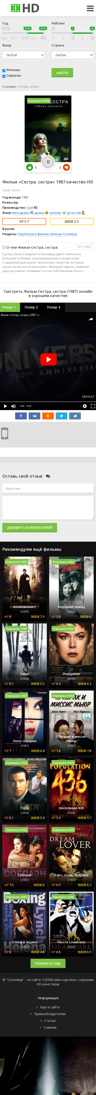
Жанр (6, 45)
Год (5, 23)
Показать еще (48, 963)
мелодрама (20, 213)
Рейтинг (58, 23)
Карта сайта (50, 1007)
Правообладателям (49, 1014)
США (29, 207)
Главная (49, 1027)
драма (39, 213)
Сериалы (13, 75)
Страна (57, 45)
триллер (55, 213)
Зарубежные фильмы (33, 234)
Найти (62, 73)
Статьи (49, 1020)
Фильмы (13, 70)
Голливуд (70, 234)
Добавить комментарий (29, 527)
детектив (74, 213)
